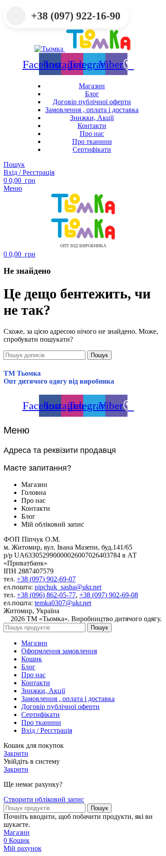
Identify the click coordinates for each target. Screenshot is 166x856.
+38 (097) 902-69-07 (46, 579)
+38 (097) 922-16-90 (75, 16)
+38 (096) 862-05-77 (46, 595)
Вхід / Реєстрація (46, 730)
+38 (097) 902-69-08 (108, 595)
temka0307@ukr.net (63, 603)
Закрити (16, 753)
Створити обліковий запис (44, 799)
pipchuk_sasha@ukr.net (68, 587)
